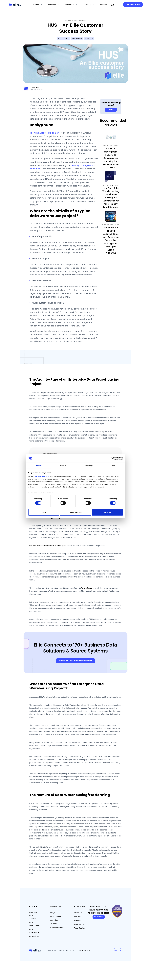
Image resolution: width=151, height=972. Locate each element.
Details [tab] (63, 465)
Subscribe (98, 916)
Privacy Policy (84, 950)
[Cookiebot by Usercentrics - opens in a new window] (113, 458)
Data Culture (34, 936)
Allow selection (75, 512)
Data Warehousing (34, 924)
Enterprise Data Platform (33, 915)
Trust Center (79, 928)
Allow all (107, 512)
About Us (78, 912)
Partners (77, 916)
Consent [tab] (38, 465)
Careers (77, 920)
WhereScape (86, 588)
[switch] (63, 503)
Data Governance (34, 930)
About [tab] (112, 465)
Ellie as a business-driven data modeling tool (47, 545)
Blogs (52, 912)
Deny (44, 512)
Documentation (56, 927)
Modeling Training (54, 921)
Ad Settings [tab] (88, 465)
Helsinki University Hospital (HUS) (45, 133)
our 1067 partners (42, 476)
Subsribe (111, 110)
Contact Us (79, 924)
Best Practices (56, 916)
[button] (37, 4)
